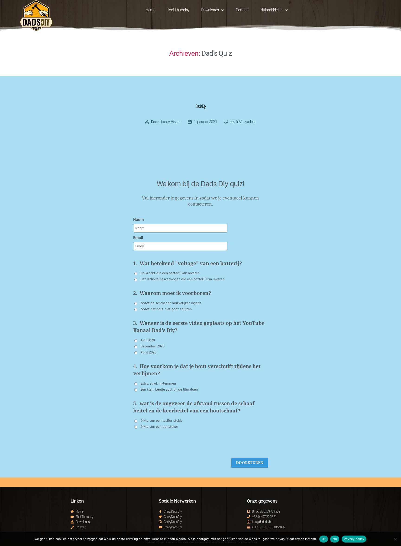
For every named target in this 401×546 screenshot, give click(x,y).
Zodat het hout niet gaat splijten (166, 309)
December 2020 (152, 346)
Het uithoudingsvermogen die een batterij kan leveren (182, 279)
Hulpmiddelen (271, 10)
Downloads (210, 10)
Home (150, 10)
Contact (242, 10)
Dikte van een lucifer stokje (161, 421)
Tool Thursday (178, 10)
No (335, 539)
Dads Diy (201, 106)
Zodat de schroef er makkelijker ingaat (170, 303)
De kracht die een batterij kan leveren (170, 273)
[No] (395, 539)
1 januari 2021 (205, 121)
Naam (138, 219)
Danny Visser (170, 121)
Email (138, 237)
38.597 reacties (243, 121)
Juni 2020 (147, 340)
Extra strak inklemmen (158, 384)
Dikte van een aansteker (159, 427)
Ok (324, 539)
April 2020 (148, 352)
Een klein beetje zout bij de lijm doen (169, 390)
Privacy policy (354, 539)
